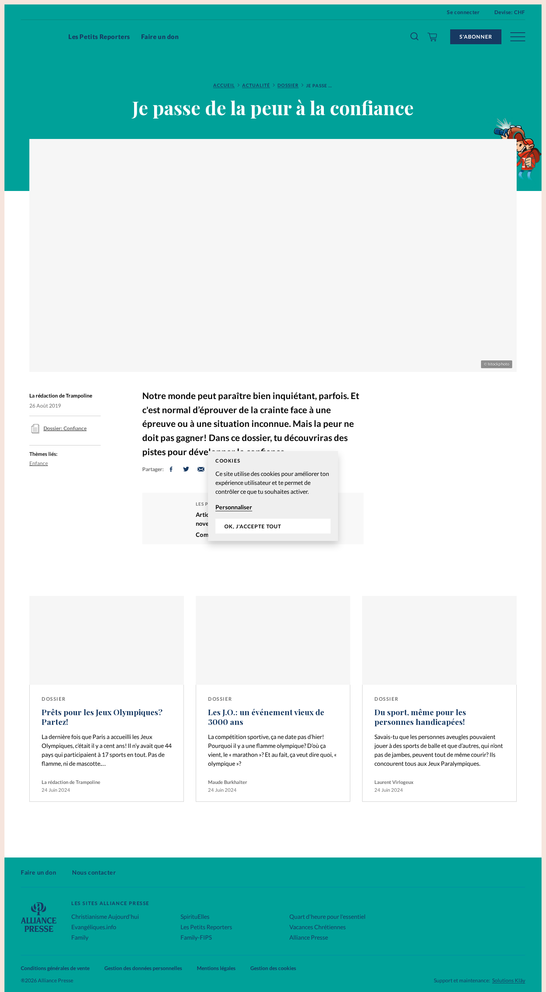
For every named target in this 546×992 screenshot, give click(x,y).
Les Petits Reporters (99, 36)
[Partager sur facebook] (171, 469)
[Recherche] (414, 37)
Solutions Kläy (508, 980)
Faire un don (160, 36)
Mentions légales (216, 968)
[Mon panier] (432, 36)
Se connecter (463, 12)
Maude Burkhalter (227, 782)
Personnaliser (233, 506)
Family (79, 937)
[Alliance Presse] (38, 932)
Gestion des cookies (273, 968)
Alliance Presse (308, 937)
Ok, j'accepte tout (252, 526)
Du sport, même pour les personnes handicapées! (420, 717)
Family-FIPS (196, 937)
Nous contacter (94, 872)
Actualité (256, 85)
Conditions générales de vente (55, 968)
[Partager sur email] (200, 469)
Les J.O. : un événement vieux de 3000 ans (266, 717)
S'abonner (475, 36)
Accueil (224, 85)
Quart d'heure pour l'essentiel (327, 916)
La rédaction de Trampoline (71, 782)
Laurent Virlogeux (393, 782)
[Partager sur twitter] (186, 469)
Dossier (288, 85)
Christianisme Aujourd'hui (105, 916)
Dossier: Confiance (65, 428)
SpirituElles (195, 916)
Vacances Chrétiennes (317, 926)
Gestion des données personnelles (143, 968)
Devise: (509, 12)
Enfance (38, 463)
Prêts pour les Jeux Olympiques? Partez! (102, 717)
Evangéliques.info (93, 926)
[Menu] (517, 36)
